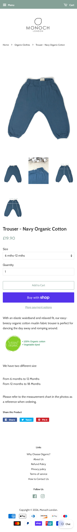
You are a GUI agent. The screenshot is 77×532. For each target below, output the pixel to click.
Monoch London (48, 509)
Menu (10, 5)
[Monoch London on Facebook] (35, 497)
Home (6, 44)
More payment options (38, 307)
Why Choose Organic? (38, 454)
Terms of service (38, 473)
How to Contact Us (38, 478)
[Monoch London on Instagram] (43, 497)
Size (5, 249)
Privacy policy (38, 469)
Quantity (8, 265)
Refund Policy (38, 464)
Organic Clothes (22, 44)
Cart (71, 5)
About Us (38, 459)
